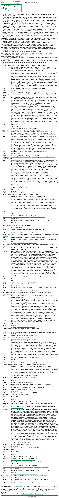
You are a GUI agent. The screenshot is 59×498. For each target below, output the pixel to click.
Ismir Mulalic (20, 18)
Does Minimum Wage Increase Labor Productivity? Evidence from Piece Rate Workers (25, 45)
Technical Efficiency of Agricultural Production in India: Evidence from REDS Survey (24, 14)
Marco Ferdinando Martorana (38, 24)
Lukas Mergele (34, 44)
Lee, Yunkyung (54, 60)
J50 (12, 211)
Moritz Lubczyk (51, 44)
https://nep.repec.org (34, 489)
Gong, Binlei (37, 51)
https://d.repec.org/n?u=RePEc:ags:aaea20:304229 (24, 232)
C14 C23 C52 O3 (15, 323)
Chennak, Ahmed (52, 62)
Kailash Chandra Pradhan (18, 67)
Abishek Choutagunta (19, 21)
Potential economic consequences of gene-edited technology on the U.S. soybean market (25, 60)
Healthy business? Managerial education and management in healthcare (21, 26)
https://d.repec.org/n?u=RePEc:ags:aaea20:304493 (24, 482)
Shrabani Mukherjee (13, 15)
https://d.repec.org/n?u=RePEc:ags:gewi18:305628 (24, 392)
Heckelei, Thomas (22, 33)
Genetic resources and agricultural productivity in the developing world (21, 42)
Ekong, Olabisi (51, 29)
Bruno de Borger (12, 18)
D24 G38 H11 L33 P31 (17, 359)
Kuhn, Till (39, 48)
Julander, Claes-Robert (26, 54)
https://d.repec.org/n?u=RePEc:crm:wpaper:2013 (23, 382)
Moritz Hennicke (43, 44)
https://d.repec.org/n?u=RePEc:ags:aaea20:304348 (24, 456)
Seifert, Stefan (53, 57)
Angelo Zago (4, 8)
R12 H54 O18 (14, 124)
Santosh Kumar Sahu (50, 20)
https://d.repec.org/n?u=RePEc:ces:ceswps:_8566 (24, 362)
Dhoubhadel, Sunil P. (39, 30)
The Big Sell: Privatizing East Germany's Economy (16, 44)
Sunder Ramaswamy (8, 21)
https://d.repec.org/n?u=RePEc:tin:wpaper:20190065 (24, 128)
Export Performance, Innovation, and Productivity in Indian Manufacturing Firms (23, 20)
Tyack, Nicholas (45, 42)
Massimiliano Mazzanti (20, 41)
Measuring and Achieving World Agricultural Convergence (17, 51)
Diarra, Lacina (53, 38)
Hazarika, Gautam (14, 36)
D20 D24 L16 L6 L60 (16, 153)
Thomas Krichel (18, 496)
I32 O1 (13, 278)
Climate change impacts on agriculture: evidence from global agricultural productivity (24, 29)
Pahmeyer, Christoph (47, 48)
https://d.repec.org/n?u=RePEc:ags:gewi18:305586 (24, 243)
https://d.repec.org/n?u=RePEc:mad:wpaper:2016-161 (25, 92)
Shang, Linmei (14, 33)
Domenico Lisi (27, 24)
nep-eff (3, 2)
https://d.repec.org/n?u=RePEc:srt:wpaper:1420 (23, 327)
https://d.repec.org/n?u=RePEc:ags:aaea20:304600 (24, 290)
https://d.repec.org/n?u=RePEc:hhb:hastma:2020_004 (25, 447)
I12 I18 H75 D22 (15, 189)
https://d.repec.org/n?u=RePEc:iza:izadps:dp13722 (24, 282)
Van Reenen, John (17, 27)
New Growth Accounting (9, 56)
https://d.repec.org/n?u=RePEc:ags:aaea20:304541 (24, 224)
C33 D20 (13, 90)
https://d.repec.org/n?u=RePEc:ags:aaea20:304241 (24, 474)
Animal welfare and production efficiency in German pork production (20, 57)
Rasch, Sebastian (38, 33)
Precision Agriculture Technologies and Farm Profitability (17, 30)
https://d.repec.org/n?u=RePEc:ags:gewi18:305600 (24, 465)
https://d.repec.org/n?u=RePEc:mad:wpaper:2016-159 (25, 155)
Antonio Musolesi (31, 41)
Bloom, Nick (45, 26)
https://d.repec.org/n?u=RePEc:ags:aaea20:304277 (24, 335)
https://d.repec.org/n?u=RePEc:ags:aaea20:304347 (24, 401)
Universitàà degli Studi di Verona (9, 10)
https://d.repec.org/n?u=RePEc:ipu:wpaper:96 (22, 192)
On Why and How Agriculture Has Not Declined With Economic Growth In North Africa (24, 62)
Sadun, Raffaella (7, 27)
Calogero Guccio (18, 24)
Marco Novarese (13, 491)
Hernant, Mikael (16, 54)
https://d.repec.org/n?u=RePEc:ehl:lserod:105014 (23, 215)
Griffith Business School (27, 494)
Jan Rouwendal (28, 18)
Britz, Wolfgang (40, 387)
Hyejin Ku (51, 45)
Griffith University (39, 494)
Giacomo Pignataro (51, 24)
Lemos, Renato (52, 26)
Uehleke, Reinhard (44, 57)
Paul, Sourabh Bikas (25, 36)
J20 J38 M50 (14, 379)
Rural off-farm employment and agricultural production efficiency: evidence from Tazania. (25, 38)
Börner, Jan (31, 33)
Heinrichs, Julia (32, 48)
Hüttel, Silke (6, 59)
